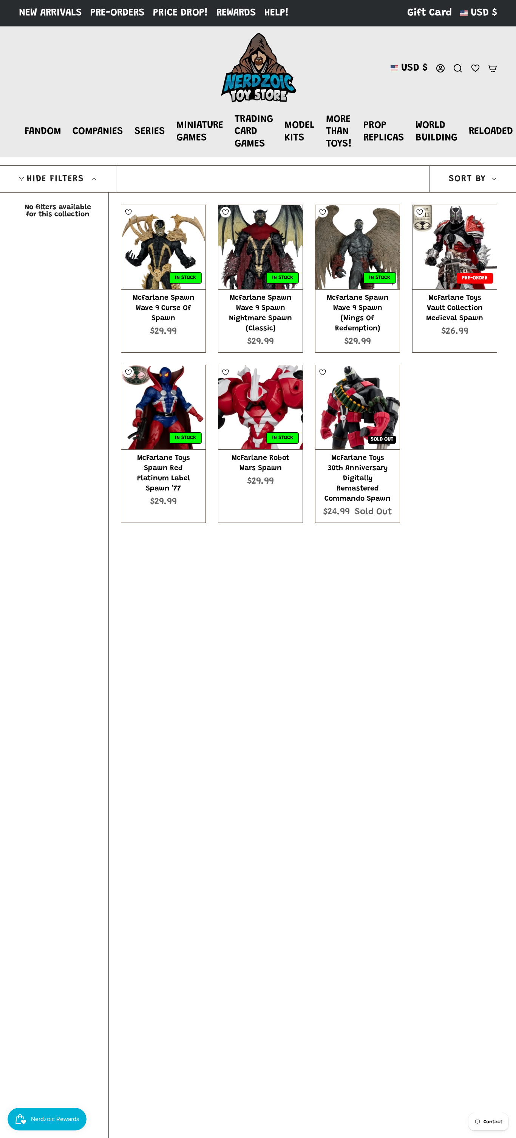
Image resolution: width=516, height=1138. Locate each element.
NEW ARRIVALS (50, 13)
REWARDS (236, 13)
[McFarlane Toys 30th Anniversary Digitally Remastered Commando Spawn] (357, 407)
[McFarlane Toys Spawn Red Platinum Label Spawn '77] (163, 407)
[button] (43, 132)
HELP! (276, 13)
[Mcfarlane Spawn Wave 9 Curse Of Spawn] (163, 247)
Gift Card (429, 13)
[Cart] (492, 68)
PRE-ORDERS (117, 13)
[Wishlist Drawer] (475, 68)
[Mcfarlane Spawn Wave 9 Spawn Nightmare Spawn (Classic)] (260, 247)
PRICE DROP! (180, 13)
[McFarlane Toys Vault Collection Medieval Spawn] (454, 247)
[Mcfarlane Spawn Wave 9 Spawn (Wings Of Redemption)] (357, 247)
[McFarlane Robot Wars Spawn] (260, 407)
